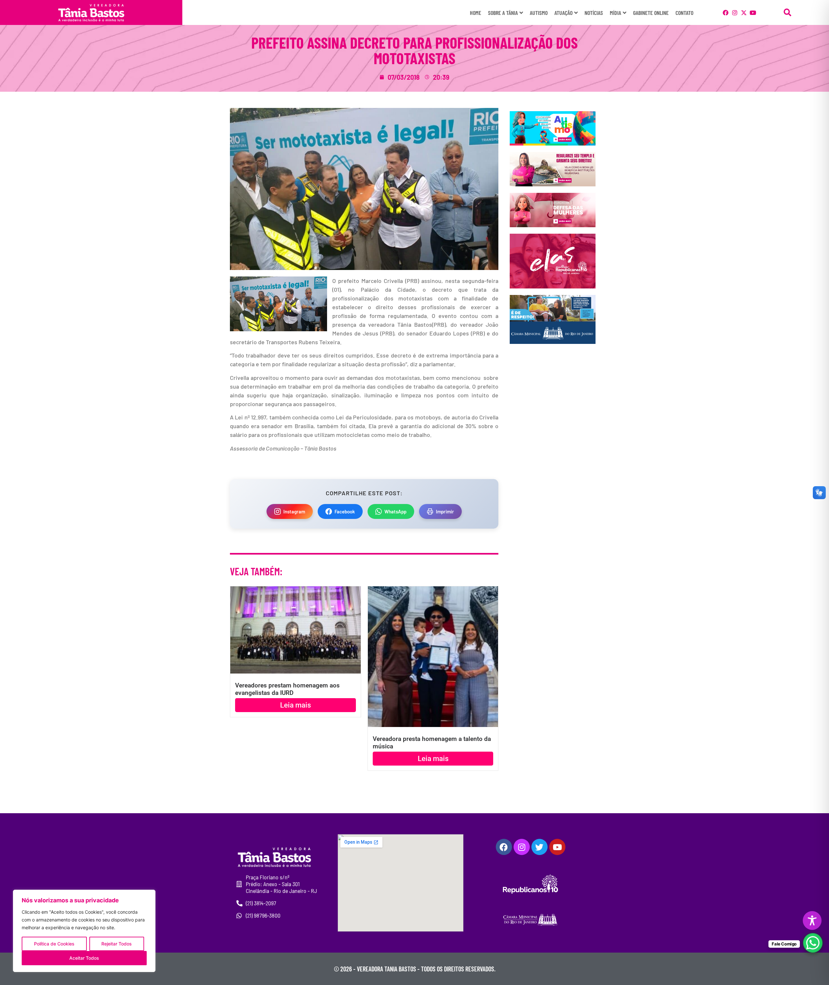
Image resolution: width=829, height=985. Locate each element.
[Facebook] (726, 13)
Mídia (615, 12)
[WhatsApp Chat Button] (813, 943)
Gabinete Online (651, 12)
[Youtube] (753, 13)
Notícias (594, 12)
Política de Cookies (54, 943)
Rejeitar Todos (116, 943)
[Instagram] (735, 13)
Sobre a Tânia (503, 12)
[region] (84, 931)
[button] (787, 12)
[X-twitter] (744, 13)
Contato (684, 12)
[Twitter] (539, 847)
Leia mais (295, 705)
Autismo (539, 12)
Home (475, 12)
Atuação (563, 12)
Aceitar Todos (84, 958)
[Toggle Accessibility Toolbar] (812, 920)
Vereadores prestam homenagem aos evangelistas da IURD (287, 689)
